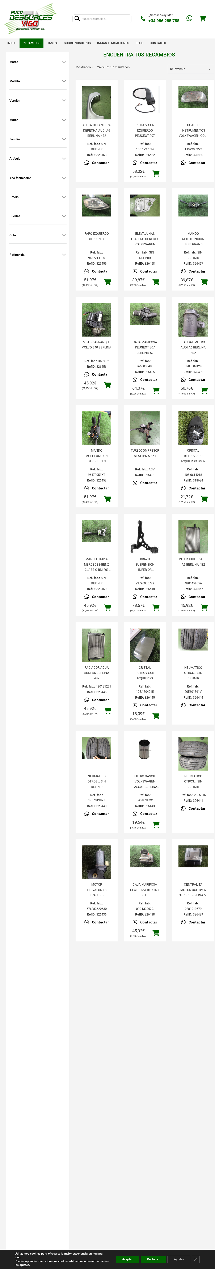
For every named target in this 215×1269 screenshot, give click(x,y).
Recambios (31, 43)
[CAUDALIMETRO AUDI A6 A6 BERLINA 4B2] (193, 322)
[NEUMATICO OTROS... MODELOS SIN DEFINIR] (193, 640)
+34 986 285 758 (163, 20)
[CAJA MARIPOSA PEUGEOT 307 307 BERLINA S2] (145, 314)
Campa (52, 43)
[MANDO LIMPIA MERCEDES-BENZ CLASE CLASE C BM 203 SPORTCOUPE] (96, 531)
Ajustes (179, 1259)
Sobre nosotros (77, 43)
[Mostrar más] (64, 62)
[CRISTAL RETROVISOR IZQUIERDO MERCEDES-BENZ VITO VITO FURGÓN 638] (145, 648)
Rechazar (153, 1259)
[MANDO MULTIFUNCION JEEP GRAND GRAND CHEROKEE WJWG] (193, 205)
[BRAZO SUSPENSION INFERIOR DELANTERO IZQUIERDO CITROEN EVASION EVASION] (145, 540)
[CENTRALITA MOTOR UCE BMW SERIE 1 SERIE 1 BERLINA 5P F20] (193, 856)
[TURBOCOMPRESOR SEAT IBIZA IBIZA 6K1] (145, 431)
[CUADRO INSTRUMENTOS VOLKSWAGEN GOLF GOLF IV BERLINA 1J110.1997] (193, 97)
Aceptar (127, 1259)
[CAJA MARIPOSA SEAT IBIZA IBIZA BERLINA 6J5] (145, 856)
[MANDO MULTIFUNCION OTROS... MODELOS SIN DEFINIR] (96, 431)
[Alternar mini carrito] (202, 19)
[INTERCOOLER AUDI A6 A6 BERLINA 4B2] (193, 539)
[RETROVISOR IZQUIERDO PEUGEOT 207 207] (145, 99)
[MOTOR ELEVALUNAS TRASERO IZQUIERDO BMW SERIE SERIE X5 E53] (96, 865)
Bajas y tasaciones (113, 43)
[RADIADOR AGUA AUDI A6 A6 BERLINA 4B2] (96, 648)
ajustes (24, 1265)
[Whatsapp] (189, 19)
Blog (139, 43)
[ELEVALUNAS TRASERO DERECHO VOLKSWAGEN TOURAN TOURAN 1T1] (145, 205)
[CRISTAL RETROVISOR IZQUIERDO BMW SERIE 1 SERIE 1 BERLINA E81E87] (193, 431)
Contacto (158, 43)
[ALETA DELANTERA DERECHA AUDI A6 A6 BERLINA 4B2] (96, 105)
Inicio (11, 43)
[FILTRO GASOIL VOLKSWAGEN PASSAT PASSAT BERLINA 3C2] (145, 749)
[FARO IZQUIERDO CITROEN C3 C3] (96, 205)
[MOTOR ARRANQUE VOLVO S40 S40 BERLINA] (96, 322)
